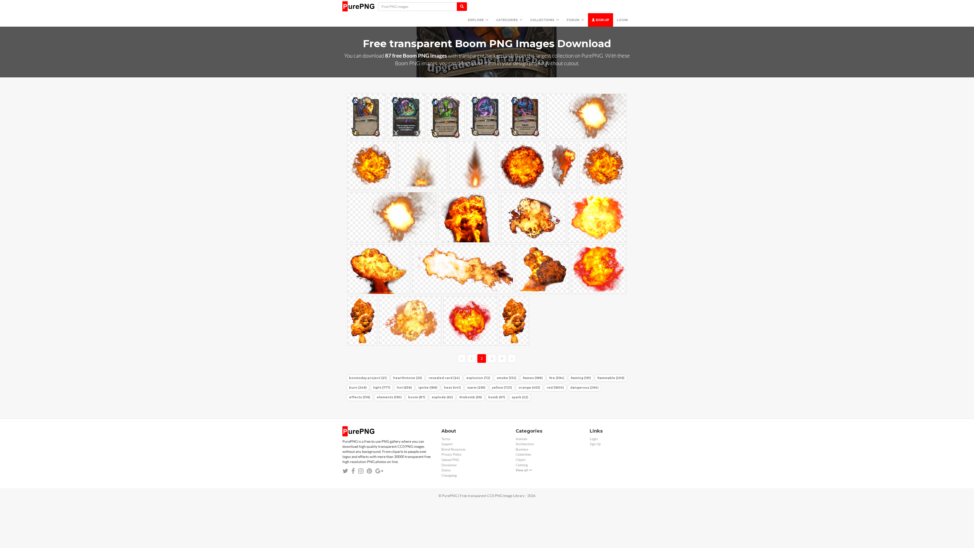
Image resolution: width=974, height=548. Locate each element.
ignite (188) (428, 387)
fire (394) (556, 378)
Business (522, 449)
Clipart (521, 460)
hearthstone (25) (407, 378)
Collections (542, 20)
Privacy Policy (451, 454)
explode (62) (442, 397)
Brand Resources (453, 449)
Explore (476, 20)
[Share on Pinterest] (369, 471)
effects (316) (359, 397)
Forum (573, 20)
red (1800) (555, 387)
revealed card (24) (444, 378)
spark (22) (520, 397)
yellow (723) (502, 387)
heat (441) (452, 387)
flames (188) (533, 378)
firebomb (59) (470, 397)
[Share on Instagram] (360, 471)
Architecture (525, 444)
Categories (507, 20)
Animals (521, 439)
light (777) (381, 387)
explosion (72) (478, 378)
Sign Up (602, 20)
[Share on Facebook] (353, 471)
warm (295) (476, 387)
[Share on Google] (379, 471)
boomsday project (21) (368, 378)
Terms (445, 439)
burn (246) (358, 387)
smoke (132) (506, 378)
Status (446, 470)
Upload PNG (450, 460)
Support (447, 444)
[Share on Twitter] (345, 471)
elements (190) (389, 397)
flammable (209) (610, 378)
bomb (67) (496, 397)
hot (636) (404, 387)
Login (622, 20)
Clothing (522, 465)
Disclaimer (449, 465)
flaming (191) (581, 378)
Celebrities (523, 454)
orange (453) (529, 387)
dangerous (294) (584, 387)
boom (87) (416, 397)
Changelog (449, 475)
